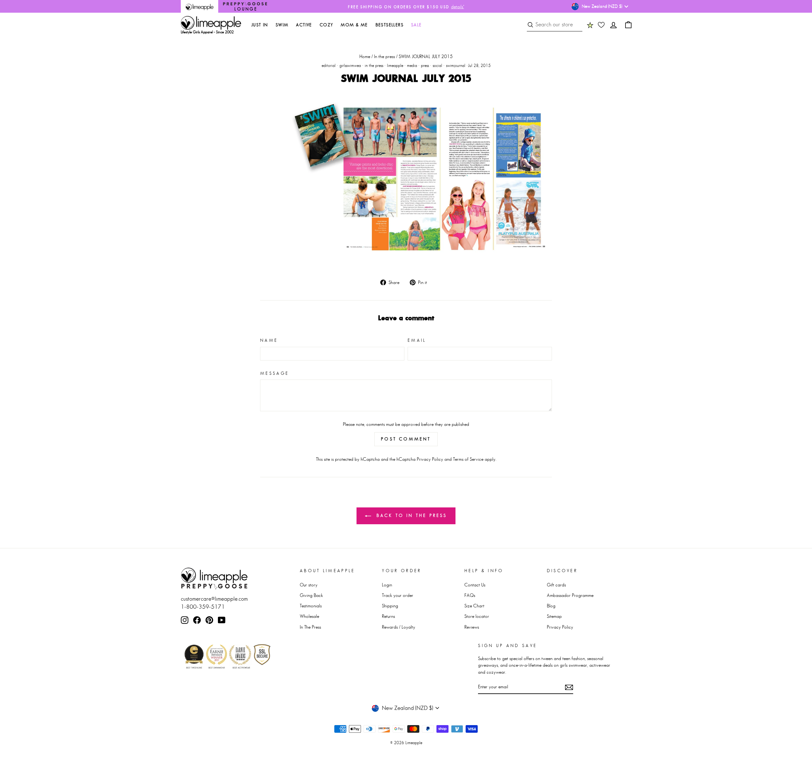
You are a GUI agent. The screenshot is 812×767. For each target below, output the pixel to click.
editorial (329, 65)
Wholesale (309, 616)
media (412, 65)
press (425, 65)
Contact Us (474, 584)
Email (417, 340)
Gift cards (556, 584)
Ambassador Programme (570, 595)
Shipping (390, 605)
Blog (551, 605)
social (437, 65)
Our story (309, 584)
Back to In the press (410, 515)
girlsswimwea (350, 65)
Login (387, 584)
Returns (388, 616)
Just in (259, 24)
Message (274, 373)
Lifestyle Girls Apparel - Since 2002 (207, 32)
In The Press (310, 627)
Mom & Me (354, 24)
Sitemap (554, 616)
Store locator (476, 616)
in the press (374, 65)
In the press (384, 56)
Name (269, 340)
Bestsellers (389, 24)
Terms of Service (468, 459)
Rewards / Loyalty (398, 627)
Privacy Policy (430, 459)
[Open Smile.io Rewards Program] (590, 24)
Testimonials (311, 605)
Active (304, 24)
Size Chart (474, 605)
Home (364, 56)
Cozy (326, 24)
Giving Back (311, 595)
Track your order (397, 595)
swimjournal (455, 65)
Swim (282, 24)
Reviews (471, 627)
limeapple (395, 65)
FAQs (469, 595)
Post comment (406, 438)
